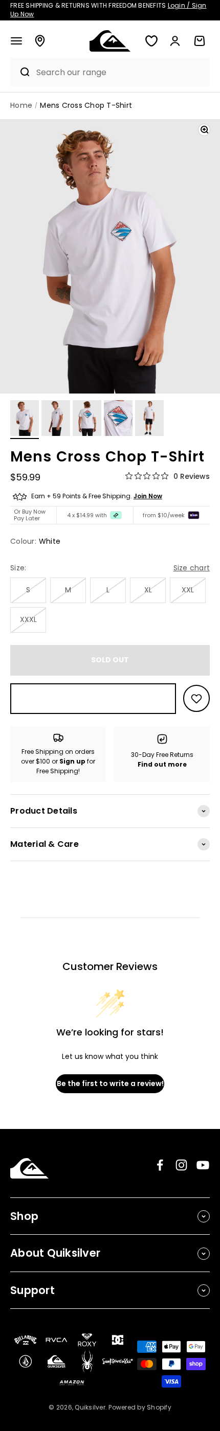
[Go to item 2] (55, 419)
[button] (16, 41)
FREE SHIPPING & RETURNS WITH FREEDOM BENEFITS (108, 9)
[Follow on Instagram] (181, 1165)
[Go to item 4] (118, 419)
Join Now (148, 496)
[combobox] (120, 72)
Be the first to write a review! (110, 1083)
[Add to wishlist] (196, 698)
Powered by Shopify (139, 1407)
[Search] (20, 72)
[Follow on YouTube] (203, 1165)
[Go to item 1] (24, 419)
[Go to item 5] (149, 419)
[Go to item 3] (87, 419)
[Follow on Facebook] (160, 1165)
